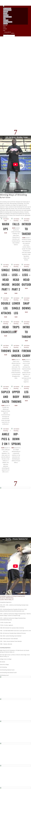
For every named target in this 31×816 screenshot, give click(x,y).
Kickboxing (6, 15)
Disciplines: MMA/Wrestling (6, 598)
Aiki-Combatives (7, 8)
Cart (4, 30)
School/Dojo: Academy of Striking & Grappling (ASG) (12, 596)
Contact (5, 28)
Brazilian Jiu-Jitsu (7, 10)
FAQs (4, 27)
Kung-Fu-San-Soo (7, 17)
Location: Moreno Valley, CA (6, 599)
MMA (4, 18)
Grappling (5, 12)
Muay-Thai (5, 20)
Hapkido (5, 13)
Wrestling (5, 23)
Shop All (5, 25)
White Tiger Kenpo (7, 22)
